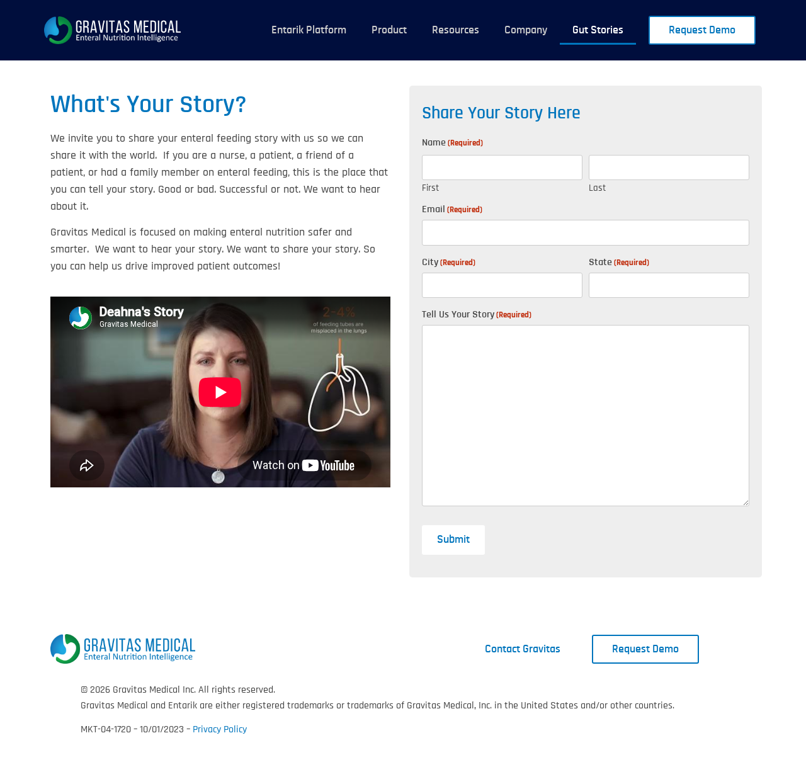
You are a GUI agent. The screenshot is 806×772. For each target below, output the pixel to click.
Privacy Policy (220, 729)
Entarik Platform (308, 30)
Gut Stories (597, 30)
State (619, 262)
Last (597, 187)
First (430, 187)
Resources (455, 30)
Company (525, 30)
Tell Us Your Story (476, 314)
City (448, 262)
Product (389, 30)
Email (452, 209)
